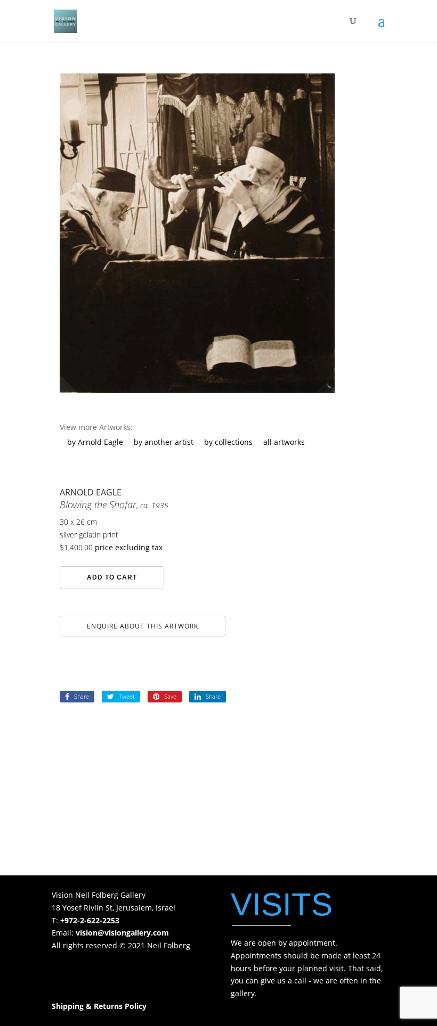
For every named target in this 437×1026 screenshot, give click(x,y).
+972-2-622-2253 (89, 920)
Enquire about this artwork (142, 626)
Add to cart (112, 577)
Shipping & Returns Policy (99, 1006)
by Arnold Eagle (95, 442)
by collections (228, 442)
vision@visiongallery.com (122, 933)
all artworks (284, 442)
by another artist (163, 442)
